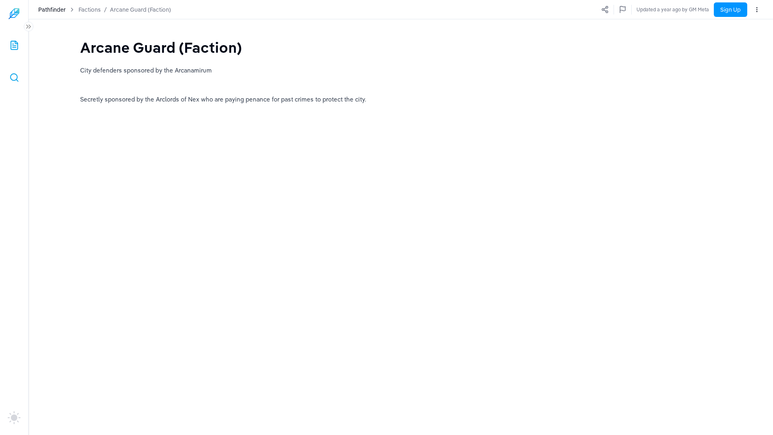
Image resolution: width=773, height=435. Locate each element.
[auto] (14, 417)
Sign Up (730, 9)
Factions (90, 9)
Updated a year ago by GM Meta (673, 9)
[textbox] (161, 47)
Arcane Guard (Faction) (140, 9)
